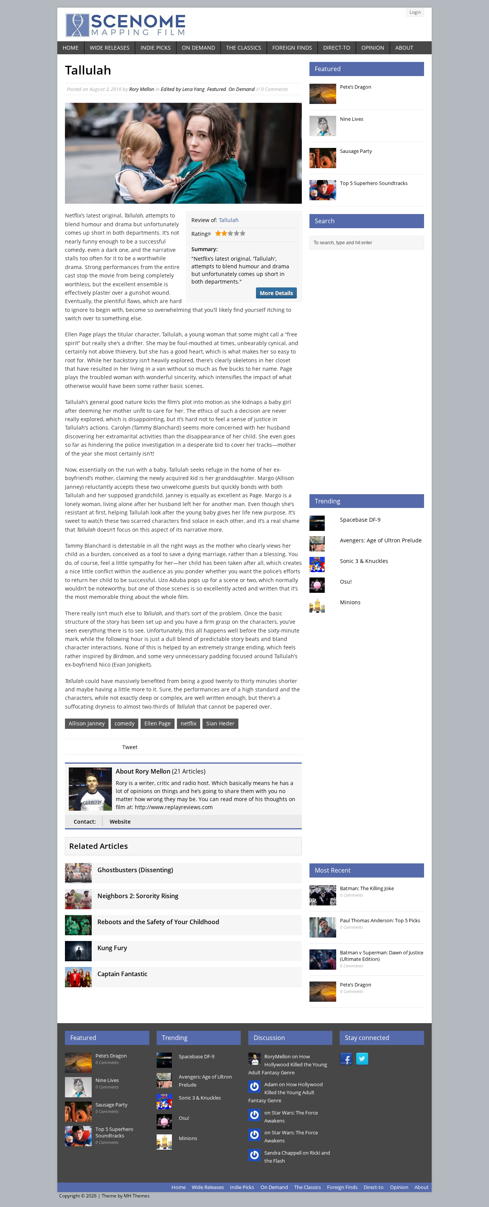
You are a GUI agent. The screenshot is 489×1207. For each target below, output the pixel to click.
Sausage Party (356, 151)
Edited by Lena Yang (183, 89)
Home (71, 47)
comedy (124, 723)
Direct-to (336, 47)
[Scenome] (244, 24)
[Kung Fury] (78, 956)
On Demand (198, 47)
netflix (188, 723)
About (404, 47)
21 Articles (189, 771)
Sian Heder (220, 723)
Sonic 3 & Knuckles (364, 561)
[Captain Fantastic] (78, 982)
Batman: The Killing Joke (367, 888)
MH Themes (137, 1195)
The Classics (243, 47)
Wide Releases (110, 47)
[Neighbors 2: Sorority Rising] (78, 904)
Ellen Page (157, 723)
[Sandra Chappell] (254, 1156)
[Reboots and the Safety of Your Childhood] (78, 930)
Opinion (372, 47)
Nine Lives (351, 118)
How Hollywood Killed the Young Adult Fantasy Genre (287, 1064)
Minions (350, 602)
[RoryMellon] (254, 1060)
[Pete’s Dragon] (322, 99)
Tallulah (229, 220)
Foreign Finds (292, 47)
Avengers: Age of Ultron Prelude (381, 540)
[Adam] (254, 1088)
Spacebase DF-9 (360, 519)
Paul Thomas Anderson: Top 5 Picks (380, 920)
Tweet (130, 747)
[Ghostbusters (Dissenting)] (78, 879)
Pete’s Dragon (355, 86)
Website (120, 821)
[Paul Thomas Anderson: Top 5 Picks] (322, 933)
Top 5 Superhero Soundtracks (374, 183)
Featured (216, 89)
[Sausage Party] (322, 164)
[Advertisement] (366, 372)
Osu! (346, 581)
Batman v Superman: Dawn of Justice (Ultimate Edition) (381, 955)
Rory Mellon (141, 89)
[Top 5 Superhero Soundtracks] (322, 196)
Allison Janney (87, 723)
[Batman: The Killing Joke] (322, 901)
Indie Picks (156, 47)
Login (415, 12)
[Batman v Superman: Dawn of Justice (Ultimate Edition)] (322, 965)
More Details (276, 293)
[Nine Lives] (322, 131)
